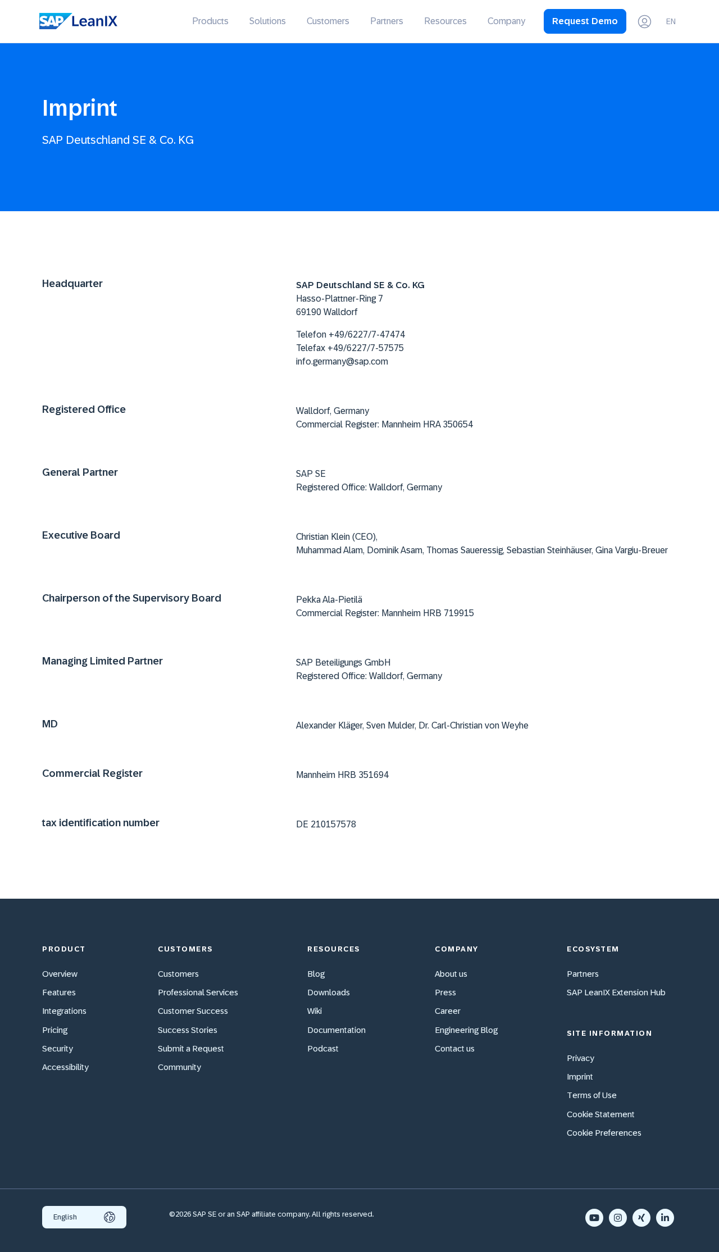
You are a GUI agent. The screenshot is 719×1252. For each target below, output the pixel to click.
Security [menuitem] (57, 1048)
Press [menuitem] (445, 992)
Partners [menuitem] (386, 21)
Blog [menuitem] (316, 973)
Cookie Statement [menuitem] (601, 1114)
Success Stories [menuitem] (187, 1030)
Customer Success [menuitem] (193, 1011)
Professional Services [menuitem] (198, 992)
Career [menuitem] (448, 1011)
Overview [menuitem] (60, 973)
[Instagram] (618, 1218)
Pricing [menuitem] (54, 1030)
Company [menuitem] (506, 21)
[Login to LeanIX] (645, 22)
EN (671, 21)
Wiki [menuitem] (314, 1011)
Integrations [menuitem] (64, 1011)
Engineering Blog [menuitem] (466, 1030)
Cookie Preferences (604, 1132)
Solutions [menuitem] (267, 21)
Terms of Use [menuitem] (592, 1095)
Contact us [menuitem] (455, 1048)
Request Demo (585, 21)
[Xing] (641, 1218)
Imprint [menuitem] (580, 1076)
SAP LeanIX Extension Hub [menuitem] (616, 992)
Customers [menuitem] (328, 21)
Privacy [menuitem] (580, 1058)
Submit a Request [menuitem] (191, 1048)
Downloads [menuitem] (328, 992)
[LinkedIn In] (665, 1218)
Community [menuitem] (179, 1067)
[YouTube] (594, 1218)
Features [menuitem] (59, 992)
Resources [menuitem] (445, 21)
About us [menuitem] (451, 973)
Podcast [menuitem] (323, 1048)
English (65, 1217)
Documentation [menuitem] (336, 1030)
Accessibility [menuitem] (65, 1067)
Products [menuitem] (210, 21)
